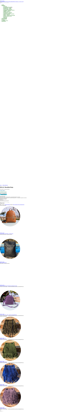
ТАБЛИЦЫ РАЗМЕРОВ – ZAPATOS (8, 10)
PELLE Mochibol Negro (3, 262)
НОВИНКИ (3, 5)
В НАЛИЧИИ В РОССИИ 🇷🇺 (7, 7)
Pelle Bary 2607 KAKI (3, 338)
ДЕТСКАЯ (5, 6)
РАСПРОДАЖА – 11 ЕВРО (7, 8)
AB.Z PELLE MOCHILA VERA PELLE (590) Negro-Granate (8, 285)
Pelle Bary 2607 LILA (3, 408)
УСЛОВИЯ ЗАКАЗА (5, 20)
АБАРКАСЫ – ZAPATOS (7, 13)
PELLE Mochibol (15, 204)
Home (1, 185)
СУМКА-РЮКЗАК (5, 185)
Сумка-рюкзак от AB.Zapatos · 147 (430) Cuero (6, 233)
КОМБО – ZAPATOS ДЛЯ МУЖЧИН (9, 15)
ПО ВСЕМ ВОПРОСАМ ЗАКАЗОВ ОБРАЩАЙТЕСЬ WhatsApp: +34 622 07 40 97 (12, 1)
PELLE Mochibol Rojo (21, 204)
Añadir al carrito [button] (2, 361)
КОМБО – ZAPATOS (6, 14)
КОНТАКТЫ (4, 21)
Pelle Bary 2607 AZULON (3, 385)
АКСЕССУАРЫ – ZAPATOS (7, 9)
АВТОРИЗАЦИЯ (4, 18)
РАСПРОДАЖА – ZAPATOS (7, 12)
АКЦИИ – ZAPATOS (6, 11)
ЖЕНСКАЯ (5, 17)
